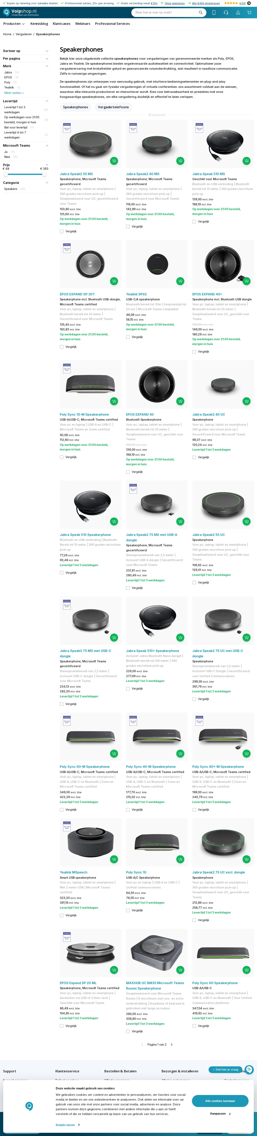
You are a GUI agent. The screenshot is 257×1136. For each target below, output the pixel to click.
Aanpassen (218, 1113)
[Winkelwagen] (249, 12)
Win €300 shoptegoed (206, 3)
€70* (154, 3)
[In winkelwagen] (114, 161)
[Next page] (171, 1044)
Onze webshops (175, 3)
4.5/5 (242, 3)
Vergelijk (71, 231)
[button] (26, 51)
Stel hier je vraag (227, 1069)
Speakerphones (75, 107)
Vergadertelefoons (113, 107)
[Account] (238, 12)
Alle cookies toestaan (220, 1101)
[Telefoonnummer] (214, 12)
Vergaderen (24, 34)
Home (7, 34)
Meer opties (12, 93)
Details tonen (65, 1125)
